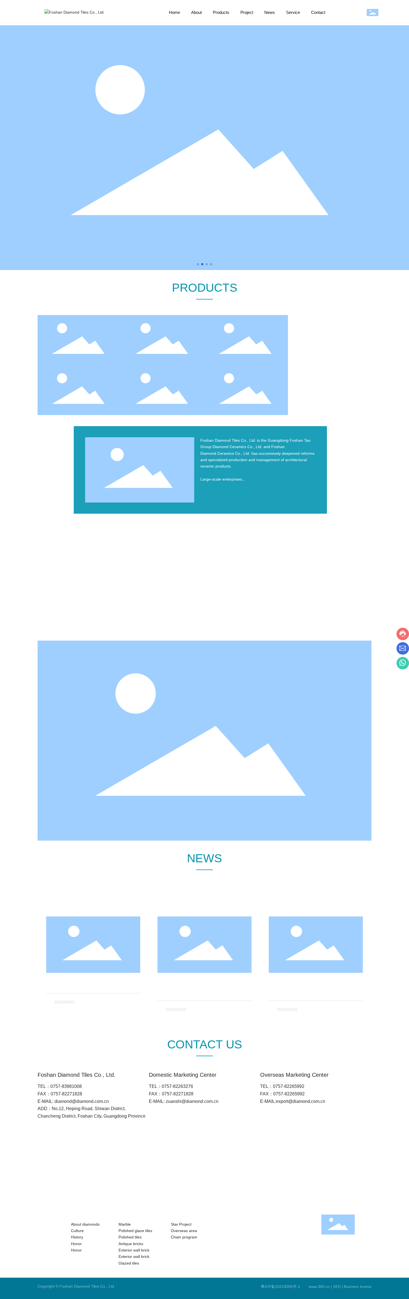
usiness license (358, 1287)
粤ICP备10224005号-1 (280, 1286)
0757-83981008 (66, 1086)
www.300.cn (319, 1286)
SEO (337, 1287)
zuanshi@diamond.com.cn (192, 1101)
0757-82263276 (177, 1086)
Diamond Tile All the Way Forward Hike (89, 985)
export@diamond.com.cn (300, 1101)
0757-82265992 (288, 1086)
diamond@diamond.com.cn (82, 1101)
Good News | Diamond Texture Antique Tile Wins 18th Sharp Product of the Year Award (314, 992)
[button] (198, 264)
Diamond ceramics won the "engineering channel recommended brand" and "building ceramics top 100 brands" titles (202, 992)
